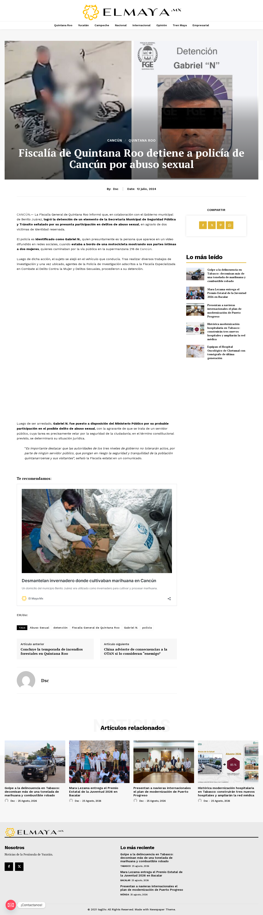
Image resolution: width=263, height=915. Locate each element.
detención (60, 627)
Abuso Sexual (39, 627)
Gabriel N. (131, 627)
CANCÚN (23, 214)
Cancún (114, 140)
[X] (212, 225)
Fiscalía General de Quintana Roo (96, 627)
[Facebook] (203, 225)
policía (147, 627)
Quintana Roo (142, 140)
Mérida (124, 894)
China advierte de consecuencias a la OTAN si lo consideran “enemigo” (135, 651)
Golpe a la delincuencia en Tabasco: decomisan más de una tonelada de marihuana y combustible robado (226, 275)
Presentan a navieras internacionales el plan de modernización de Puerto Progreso (224, 310)
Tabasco (125, 866)
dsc (115, 189)
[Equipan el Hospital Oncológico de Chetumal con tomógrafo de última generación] (195, 351)
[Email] (11, 905)
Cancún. (146, 249)
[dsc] (26, 680)
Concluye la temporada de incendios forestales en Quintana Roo (52, 651)
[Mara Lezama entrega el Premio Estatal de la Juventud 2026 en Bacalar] (195, 293)
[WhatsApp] (229, 225)
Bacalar (125, 880)
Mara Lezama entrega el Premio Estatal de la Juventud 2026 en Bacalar (226, 293)
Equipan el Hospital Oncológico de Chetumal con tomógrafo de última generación (226, 352)
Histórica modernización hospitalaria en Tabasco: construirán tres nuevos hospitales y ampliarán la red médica (226, 331)
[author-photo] (7, 801)
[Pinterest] (220, 225)
